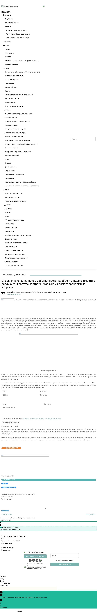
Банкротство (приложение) (14, 174)
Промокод (47, 404)
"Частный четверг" (11, 262)
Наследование (9, 102)
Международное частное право (15, 258)
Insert (20, 611)
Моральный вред (10, 87)
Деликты (7, 205)
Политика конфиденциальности (18, 34)
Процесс (7, 163)
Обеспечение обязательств (14, 254)
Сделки (7, 159)
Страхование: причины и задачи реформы (20, 182)
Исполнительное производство (15, 243)
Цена (5, 404)
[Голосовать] (2, 497)
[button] (6, 12)
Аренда (7, 110)
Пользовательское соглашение (17, 38)
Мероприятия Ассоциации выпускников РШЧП (21, 60)
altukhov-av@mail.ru (14, 294)
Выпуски (6, 68)
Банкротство (9, 83)
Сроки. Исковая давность (13, 250)
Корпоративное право (12, 98)
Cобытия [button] (6, 49)
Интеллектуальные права (13, 106)
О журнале (7, 15)
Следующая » (91, 514)
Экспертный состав (11, 23)
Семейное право (10, 117)
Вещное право (9, 171)
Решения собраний (11, 155)
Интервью (8, 212)
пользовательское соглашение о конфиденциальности (42, 418)
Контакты (7, 26)
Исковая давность (11, 148)
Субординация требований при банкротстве (20, 144)
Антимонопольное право (13, 265)
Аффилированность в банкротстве (17, 121)
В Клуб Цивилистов (65, 564)
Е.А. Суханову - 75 (11, 79)
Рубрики (6, 190)
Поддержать (5, 550)
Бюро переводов (10, 247)
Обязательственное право (14, 220)
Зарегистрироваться (67, 560)
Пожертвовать (6, 543)
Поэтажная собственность (14, 76)
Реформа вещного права (13, 136)
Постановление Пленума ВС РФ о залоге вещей (22, 72)
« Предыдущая (6, 514)
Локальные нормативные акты (15, 30)
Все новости (9, 53)
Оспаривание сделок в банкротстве (17, 152)
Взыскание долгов (11, 125)
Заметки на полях (11, 228)
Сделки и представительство (15, 201)
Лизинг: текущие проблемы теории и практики (21, 186)
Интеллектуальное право (13, 193)
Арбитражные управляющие (14, 133)
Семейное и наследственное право (17, 235)
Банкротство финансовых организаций (18, 95)
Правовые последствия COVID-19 (17, 140)
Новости (7, 57)
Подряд (7, 91)
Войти (58, 560)
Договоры (8, 209)
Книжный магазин (11, 64)
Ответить (4, 607)
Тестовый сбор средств (14, 536)
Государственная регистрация (15, 129)
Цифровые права (10, 167)
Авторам (6, 45)
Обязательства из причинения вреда (18, 114)
